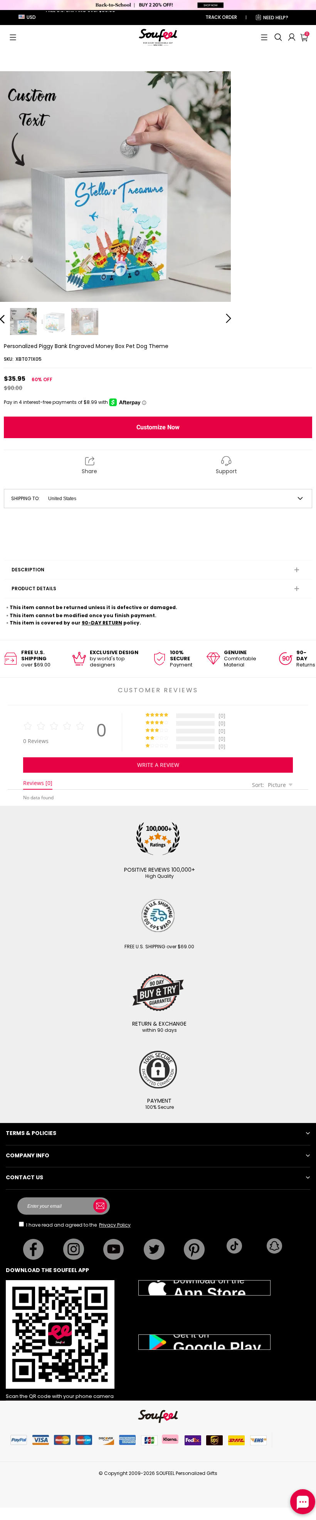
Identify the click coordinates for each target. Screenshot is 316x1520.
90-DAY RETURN (102, 622)
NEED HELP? (275, 17)
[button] (13, 37)
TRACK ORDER (221, 17)
